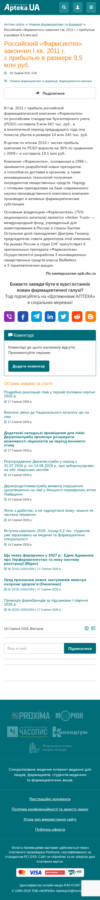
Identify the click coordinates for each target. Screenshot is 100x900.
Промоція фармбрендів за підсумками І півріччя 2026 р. (46, 602)
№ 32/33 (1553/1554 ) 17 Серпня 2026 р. (35, 568)
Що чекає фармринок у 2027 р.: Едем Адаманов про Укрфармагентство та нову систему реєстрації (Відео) (49, 559)
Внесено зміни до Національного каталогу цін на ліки (46, 414)
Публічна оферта (50, 829)
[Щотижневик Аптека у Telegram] (86, 629)
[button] (64, 7)
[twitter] (63, 316)
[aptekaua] (90, 316)
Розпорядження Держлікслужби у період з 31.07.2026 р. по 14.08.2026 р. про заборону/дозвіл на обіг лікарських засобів (49, 465)
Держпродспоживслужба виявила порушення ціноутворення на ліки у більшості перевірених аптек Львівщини (50, 490)
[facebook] (23, 316)
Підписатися (80, 648)
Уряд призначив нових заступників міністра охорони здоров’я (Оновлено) (45, 582)
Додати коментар (29, 366)
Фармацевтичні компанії (75, 81)
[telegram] (36, 316)
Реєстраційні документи (50, 799)
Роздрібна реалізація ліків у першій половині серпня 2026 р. (49, 394)
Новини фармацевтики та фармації (34, 81)
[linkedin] (50, 316)
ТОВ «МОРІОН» (43, 891)
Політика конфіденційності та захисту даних (50, 809)
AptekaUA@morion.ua (72, 891)
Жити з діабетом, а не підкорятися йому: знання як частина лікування (48, 512)
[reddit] (77, 316)
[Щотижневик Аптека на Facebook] (93, 629)
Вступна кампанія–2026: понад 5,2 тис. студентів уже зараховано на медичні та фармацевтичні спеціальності (47, 535)
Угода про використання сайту (50, 819)
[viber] (9, 316)
